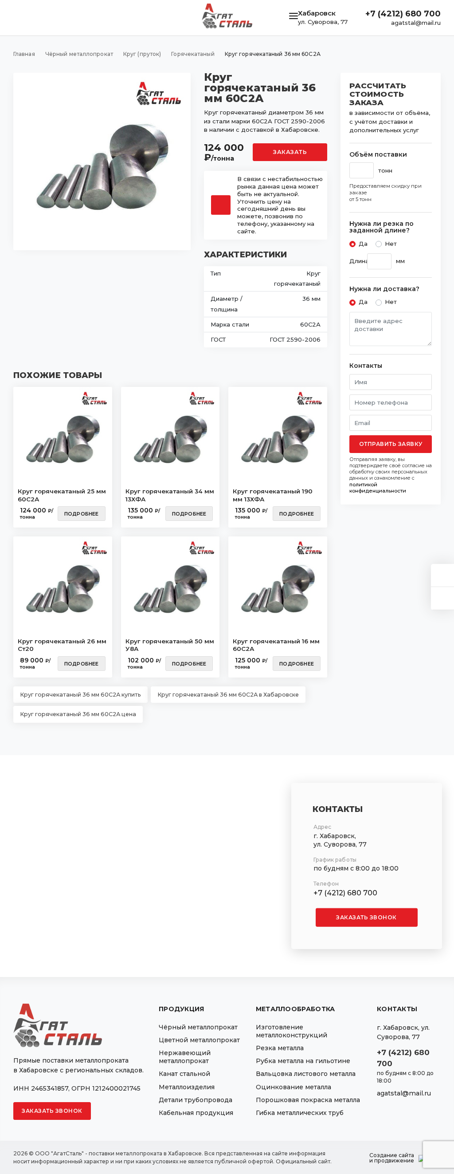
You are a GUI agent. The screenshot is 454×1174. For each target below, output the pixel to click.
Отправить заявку (391, 444)
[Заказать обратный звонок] (442, 598)
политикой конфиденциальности (377, 487)
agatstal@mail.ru (416, 22)
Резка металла (280, 1048)
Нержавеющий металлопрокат (185, 1057)
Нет (391, 243)
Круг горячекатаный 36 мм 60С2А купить (80, 694)
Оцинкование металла (293, 1087)
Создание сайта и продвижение (391, 1158)
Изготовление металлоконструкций (291, 1031)
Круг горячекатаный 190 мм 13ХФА (273, 495)
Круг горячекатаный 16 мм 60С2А (276, 645)
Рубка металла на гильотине (303, 1061)
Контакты (365, 365)
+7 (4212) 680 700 (403, 14)
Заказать (290, 152)
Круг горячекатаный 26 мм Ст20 (62, 645)
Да (363, 243)
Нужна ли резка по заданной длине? (381, 227)
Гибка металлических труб (300, 1113)
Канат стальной (184, 1074)
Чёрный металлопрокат (198, 1027)
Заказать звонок (366, 917)
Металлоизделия (187, 1087)
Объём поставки (378, 154)
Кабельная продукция (196, 1113)
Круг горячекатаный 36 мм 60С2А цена (78, 714)
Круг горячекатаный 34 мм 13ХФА (169, 495)
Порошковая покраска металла (308, 1100)
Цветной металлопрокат (199, 1040)
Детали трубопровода (195, 1100)
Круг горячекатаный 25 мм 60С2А (62, 495)
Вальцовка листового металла (306, 1074)
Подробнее (81, 514)
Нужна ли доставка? (384, 289)
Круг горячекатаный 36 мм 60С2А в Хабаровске (228, 694)
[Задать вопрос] (442, 575)
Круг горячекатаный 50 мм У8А (169, 645)
